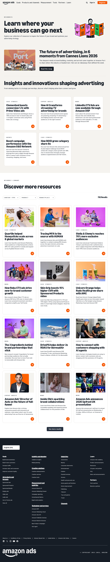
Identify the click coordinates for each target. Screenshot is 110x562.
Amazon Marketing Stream (39, 491)
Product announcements (97, 462)
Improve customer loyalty (10, 471)
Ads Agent (35, 526)
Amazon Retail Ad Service (39, 520)
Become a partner (95, 486)
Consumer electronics (67, 465)
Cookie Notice (51, 538)
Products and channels (30, 3)
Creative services (36, 474)
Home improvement (66, 486)
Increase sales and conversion (11, 468)
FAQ (91, 471)
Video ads (5, 494)
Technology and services (40, 506)
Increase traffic (7, 465)
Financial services (65, 474)
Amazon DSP (35, 509)
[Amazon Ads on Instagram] (10, 541)
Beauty (63, 462)
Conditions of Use (15, 538)
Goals (18, 3)
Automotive (64, 459)
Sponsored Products (8, 485)
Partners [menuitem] (93, 480)
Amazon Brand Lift (37, 488)
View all (5, 503)
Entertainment (65, 468)
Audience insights (36, 459)
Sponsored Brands (7, 488)
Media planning (36, 462)
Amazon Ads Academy (96, 459)
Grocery (63, 477)
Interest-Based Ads (39, 538)
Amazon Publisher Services (39, 517)
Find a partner (94, 483)
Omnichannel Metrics (37, 497)
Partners (61, 3)
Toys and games (65, 495)
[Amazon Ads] (7, 2)
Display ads (6, 491)
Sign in (92, 2)
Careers (74, 538)
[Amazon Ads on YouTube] (14, 541)
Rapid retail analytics (37, 500)
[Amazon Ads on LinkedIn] (4, 541)
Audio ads (5, 497)
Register (102, 3)
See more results (55, 429)
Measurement (46, 3)
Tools (55, 3)
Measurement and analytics (38, 484)
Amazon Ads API (36, 514)
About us (5, 538)
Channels (64, 503)
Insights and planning (39, 457)
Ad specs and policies (96, 468)
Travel (62, 498)
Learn (69, 3)
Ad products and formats (8, 478)
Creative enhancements (38, 471)
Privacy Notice (27, 538)
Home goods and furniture (68, 483)
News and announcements (97, 474)
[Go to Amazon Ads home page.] (19, 552)
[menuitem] (11, 491)
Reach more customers (9, 462)
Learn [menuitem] (92, 457)
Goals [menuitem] (4, 457)
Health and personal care (68, 480)
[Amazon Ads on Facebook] (17, 541)
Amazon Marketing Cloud (39, 512)
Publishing (64, 489)
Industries (64, 457)
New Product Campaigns (38, 523)
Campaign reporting (37, 494)
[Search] (87, 3)
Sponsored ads (7, 482)
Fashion (63, 471)
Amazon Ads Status (63, 538)
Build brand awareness (9, 459)
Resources (93, 465)
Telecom (63, 492)
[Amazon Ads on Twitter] (7, 541)
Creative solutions (38, 468)
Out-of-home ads (7, 500)
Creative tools (35, 477)
